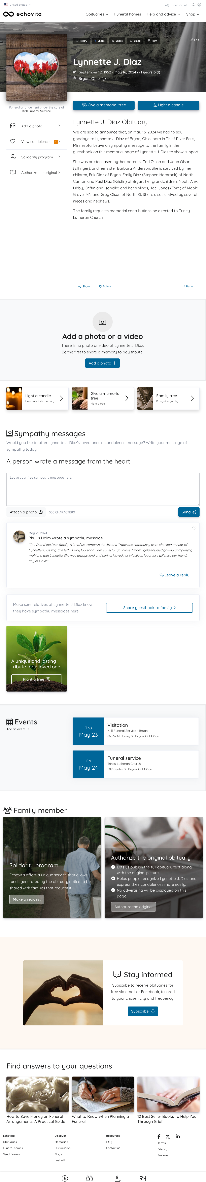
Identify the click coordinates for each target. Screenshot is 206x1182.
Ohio (95, 78)
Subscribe (140, 1011)
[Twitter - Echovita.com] (167, 1137)
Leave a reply (176, 575)
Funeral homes (127, 14)
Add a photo (100, 363)
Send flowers (12, 1154)
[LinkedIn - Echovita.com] (178, 1137)
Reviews (163, 1155)
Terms (162, 1143)
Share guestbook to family (147, 607)
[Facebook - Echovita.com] (159, 1137)
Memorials (62, 1142)
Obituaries (95, 14)
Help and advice (161, 14)
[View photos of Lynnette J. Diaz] (36, 67)
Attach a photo (23, 512)
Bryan (84, 78)
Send (186, 512)
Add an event (16, 729)
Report (190, 286)
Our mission (62, 1148)
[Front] (22, 14)
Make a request (27, 899)
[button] (18, 5)
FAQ (166, 5)
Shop (190, 14)
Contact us (180, 5)
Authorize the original (133, 906)
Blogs (58, 1154)
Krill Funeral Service (36, 111)
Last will (60, 1160)
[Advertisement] (136, 254)
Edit (196, 40)
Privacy (162, 1149)
